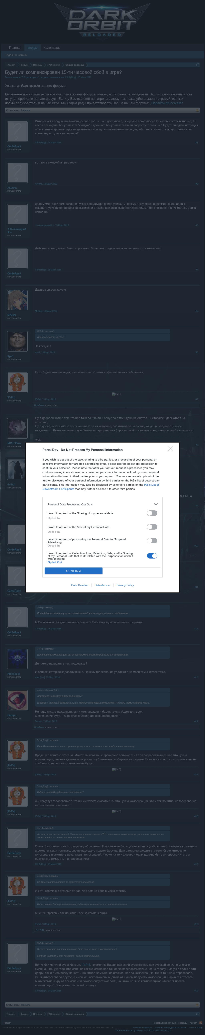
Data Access (102, 585)
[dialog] (102, 517)
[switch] (152, 513)
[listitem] (102, 504)
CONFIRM (73, 570)
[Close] (172, 450)
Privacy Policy (125, 585)
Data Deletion (79, 585)
